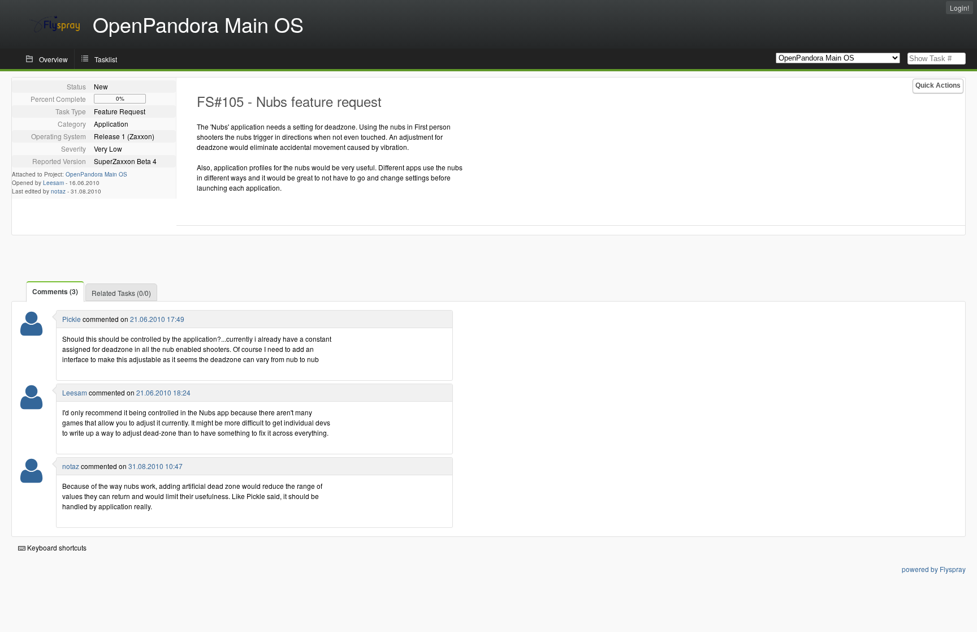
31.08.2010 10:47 (155, 466)
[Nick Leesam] (31, 404)
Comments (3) (55, 291)
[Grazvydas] (31, 478)
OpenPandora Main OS (96, 174)
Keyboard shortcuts (56, 547)
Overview (53, 59)
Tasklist (105, 59)
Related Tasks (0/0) (121, 293)
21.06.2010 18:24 (163, 392)
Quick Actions (938, 85)
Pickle (71, 319)
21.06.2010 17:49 (157, 319)
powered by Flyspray (934, 569)
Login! (959, 7)
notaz (58, 191)
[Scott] (31, 331)
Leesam (53, 183)
